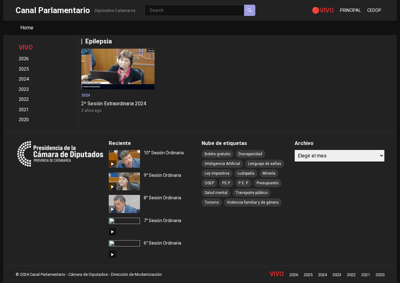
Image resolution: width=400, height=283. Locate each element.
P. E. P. (243, 183)
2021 (24, 109)
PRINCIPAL (350, 10)
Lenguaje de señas (264, 163)
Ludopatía (246, 173)
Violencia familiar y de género (252, 202)
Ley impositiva (217, 173)
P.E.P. (226, 183)
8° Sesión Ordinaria (162, 197)
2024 (24, 79)
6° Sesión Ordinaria (162, 243)
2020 (24, 119)
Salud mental (216, 193)
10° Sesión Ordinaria (164, 152)
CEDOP (374, 10)
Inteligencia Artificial (222, 163)
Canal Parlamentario (53, 10)
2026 (24, 59)
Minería (268, 173)
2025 (24, 69)
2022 (24, 99)
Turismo (212, 202)
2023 (24, 89)
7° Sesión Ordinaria (162, 220)
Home (26, 28)
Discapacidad (250, 154)
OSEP (209, 183)
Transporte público (252, 193)
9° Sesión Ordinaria (162, 175)
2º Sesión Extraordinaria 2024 (113, 104)
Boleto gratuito (217, 154)
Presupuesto (267, 183)
